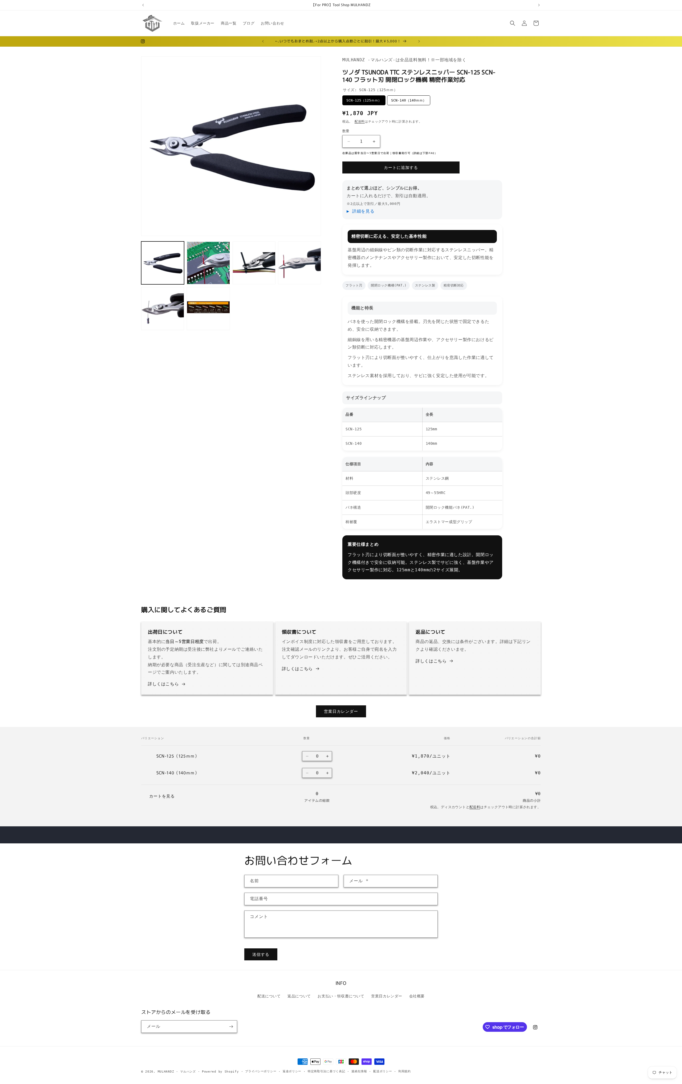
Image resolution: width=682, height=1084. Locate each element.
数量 (346, 131)
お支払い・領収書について (341, 996)
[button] (512, 23)
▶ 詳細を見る (360, 211)
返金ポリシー (292, 1071)
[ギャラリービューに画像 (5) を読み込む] (162, 308)
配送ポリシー (382, 1071)
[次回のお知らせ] (539, 5)
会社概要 (417, 996)
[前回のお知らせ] (143, 5)
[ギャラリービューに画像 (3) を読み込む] (254, 262)
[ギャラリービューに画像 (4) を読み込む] (299, 262)
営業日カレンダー (341, 711)
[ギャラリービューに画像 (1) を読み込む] (162, 262)
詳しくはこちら (163, 683)
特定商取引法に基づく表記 (326, 1071)
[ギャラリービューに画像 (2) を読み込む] (208, 262)
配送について (269, 996)
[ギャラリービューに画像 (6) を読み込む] (208, 308)
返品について (299, 996)
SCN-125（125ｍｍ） (363, 100)
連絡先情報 (359, 1071)
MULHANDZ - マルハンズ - (179, 1071)
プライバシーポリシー (260, 1071)
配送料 (360, 121)
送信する (260, 954)
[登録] (231, 1026)
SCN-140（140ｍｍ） (408, 100)
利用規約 (404, 1071)
